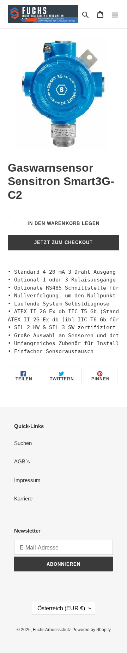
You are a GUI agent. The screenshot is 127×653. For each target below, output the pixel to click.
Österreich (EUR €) (61, 608)
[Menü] (115, 14)
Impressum (27, 480)
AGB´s (22, 461)
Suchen (23, 443)
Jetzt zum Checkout (63, 242)
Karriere (23, 498)
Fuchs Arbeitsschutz (52, 629)
